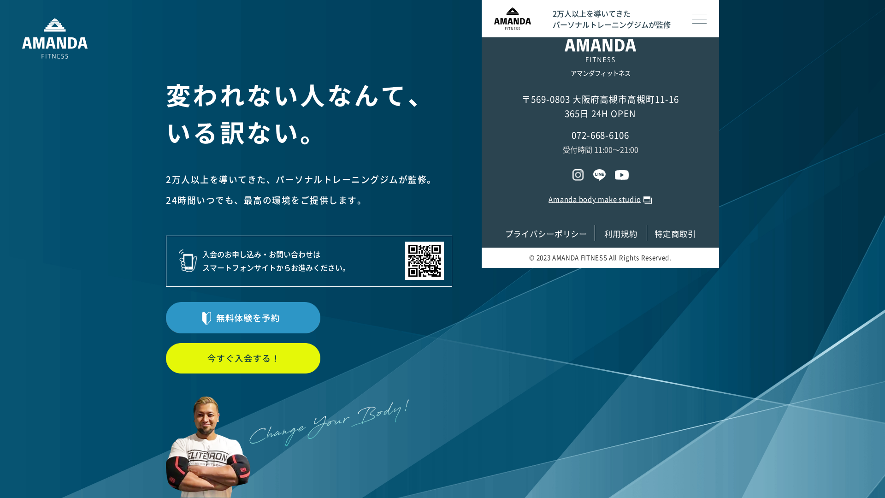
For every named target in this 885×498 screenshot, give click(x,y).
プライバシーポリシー (546, 234)
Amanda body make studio (595, 199)
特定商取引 (675, 234)
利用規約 (620, 234)
